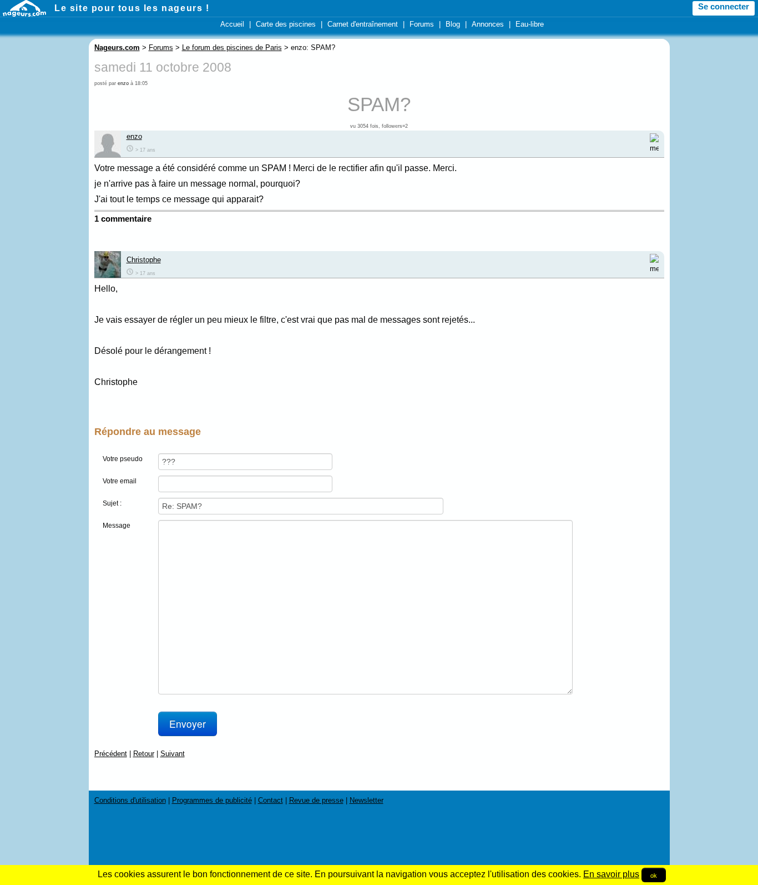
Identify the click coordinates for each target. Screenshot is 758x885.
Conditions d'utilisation (130, 800)
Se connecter (723, 6)
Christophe (144, 260)
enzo (123, 83)
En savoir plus (611, 874)
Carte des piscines (286, 24)
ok (653, 875)
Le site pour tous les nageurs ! (132, 8)
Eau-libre (530, 24)
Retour (143, 753)
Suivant (172, 753)
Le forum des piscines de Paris (232, 47)
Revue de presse (316, 800)
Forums (422, 24)
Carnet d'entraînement (362, 24)
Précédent (110, 753)
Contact (270, 800)
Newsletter (366, 800)
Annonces (488, 24)
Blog (453, 24)
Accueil (232, 24)
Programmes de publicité (212, 800)
